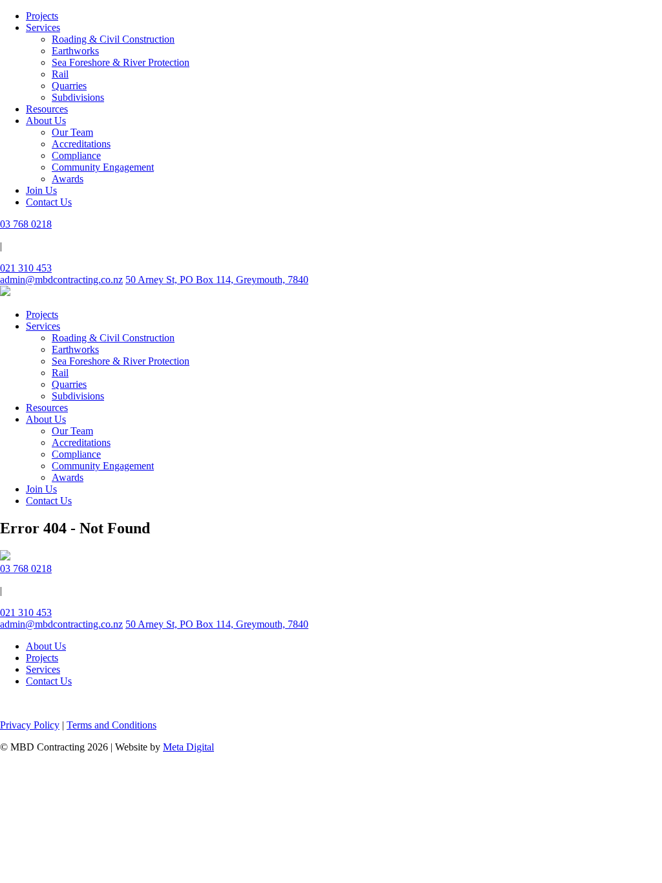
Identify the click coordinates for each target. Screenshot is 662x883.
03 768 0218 (26, 223)
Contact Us (49, 202)
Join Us (41, 190)
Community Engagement (103, 167)
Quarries (69, 85)
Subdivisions (78, 97)
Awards (67, 178)
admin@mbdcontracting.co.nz (61, 279)
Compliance (76, 155)
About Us (46, 120)
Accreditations (81, 143)
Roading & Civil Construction (113, 39)
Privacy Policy (29, 724)
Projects (42, 15)
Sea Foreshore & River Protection (120, 62)
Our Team (72, 132)
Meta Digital (188, 746)
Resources (47, 108)
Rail (60, 74)
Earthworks (75, 50)
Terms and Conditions (111, 724)
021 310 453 (26, 267)
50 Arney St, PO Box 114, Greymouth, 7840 (216, 279)
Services (43, 27)
